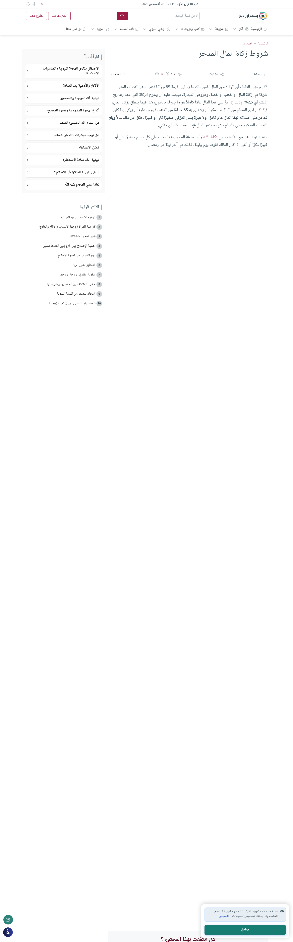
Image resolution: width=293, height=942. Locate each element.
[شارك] (8, 919)
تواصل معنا (73, 29)
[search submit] (122, 16)
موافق (245, 930)
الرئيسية (256, 29)
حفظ (256, 75)
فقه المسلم (127, 29)
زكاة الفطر (209, 137)
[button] (167, 74)
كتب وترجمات (190, 29)
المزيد (100, 29)
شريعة (219, 29)
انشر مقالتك (59, 16)
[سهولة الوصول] (34, 4)
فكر (241, 29)
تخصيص (224, 916)
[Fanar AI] (8, 932)
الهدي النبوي (157, 29)
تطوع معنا (36, 16)
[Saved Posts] (28, 4)
